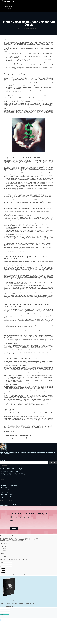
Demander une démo (9, 10)
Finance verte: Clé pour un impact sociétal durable (17, 438)
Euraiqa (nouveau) (8, 8)
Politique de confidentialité (14, 574)
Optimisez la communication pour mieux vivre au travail (11, 473)
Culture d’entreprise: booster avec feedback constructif (11, 471)
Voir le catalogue (4, 505)
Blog (3, 553)
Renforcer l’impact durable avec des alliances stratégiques (18, 433)
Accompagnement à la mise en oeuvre (10, 497)
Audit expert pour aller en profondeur (10, 494)
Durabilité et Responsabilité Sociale (31, 28)
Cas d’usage (7, 5)
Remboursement (22, 574)
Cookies (1, 574)
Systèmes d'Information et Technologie (10, 485)
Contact (4, 548)
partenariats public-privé (48, 39)
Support (4, 550)
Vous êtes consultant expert (8, 490)
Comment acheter (8, 6)
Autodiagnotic (5, 492)
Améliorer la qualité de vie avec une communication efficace (12, 469)
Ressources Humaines (6, 483)
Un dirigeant (4, 487)
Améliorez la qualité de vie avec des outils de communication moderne (15, 474)
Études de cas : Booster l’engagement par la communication (12, 468)
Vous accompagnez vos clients (8, 489)
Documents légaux (6, 574)
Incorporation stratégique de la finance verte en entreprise (18, 435)
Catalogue (4, 551)
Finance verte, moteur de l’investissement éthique (17, 437)
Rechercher (2, 460)
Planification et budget (7, 496)
